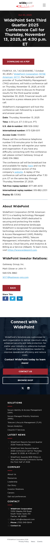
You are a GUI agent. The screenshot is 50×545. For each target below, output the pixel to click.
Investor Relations (16, 489)
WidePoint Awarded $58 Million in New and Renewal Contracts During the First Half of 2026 (26, 459)
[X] (22, 388)
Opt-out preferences (17, 496)
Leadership (12, 482)
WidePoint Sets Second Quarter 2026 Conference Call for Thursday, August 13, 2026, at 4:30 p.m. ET (26, 450)
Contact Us (25, 372)
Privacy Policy (24, 541)
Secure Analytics (15, 426)
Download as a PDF (18, 62)
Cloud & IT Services (16, 430)
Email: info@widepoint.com (23, 519)
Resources (12, 478)
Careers (11, 493)
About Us (12, 474)
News (33, 541)
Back (13, 288)
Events (39, 541)
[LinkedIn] (28, 388)
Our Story (12, 485)
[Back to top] (3, 4)
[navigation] (44, 5)
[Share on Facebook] (5, 298)
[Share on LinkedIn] (20, 298)
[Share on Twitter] (12, 298)
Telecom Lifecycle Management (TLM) (25, 422)
